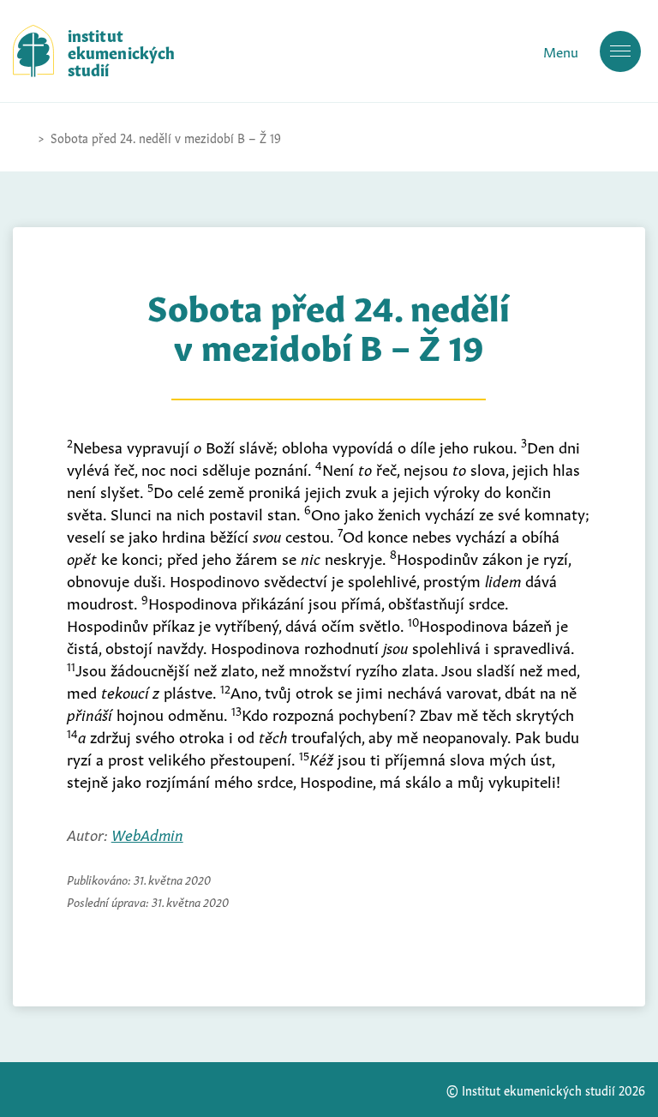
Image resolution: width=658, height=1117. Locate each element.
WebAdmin (147, 833)
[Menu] (620, 51)
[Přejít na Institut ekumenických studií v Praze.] (21, 137)
